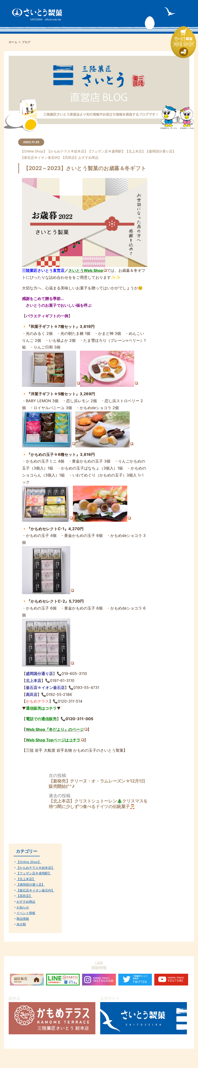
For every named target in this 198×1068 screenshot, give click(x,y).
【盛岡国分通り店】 (160, 151)
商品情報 (22, 919)
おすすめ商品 (88, 157)
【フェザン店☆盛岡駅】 (106, 151)
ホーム (13, 42)
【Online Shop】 (34, 151)
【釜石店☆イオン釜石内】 (41, 157)
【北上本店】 (135, 151)
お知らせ (22, 907)
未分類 (21, 924)
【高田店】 (69, 157)
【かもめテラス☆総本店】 (67, 151)
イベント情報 (25, 913)
